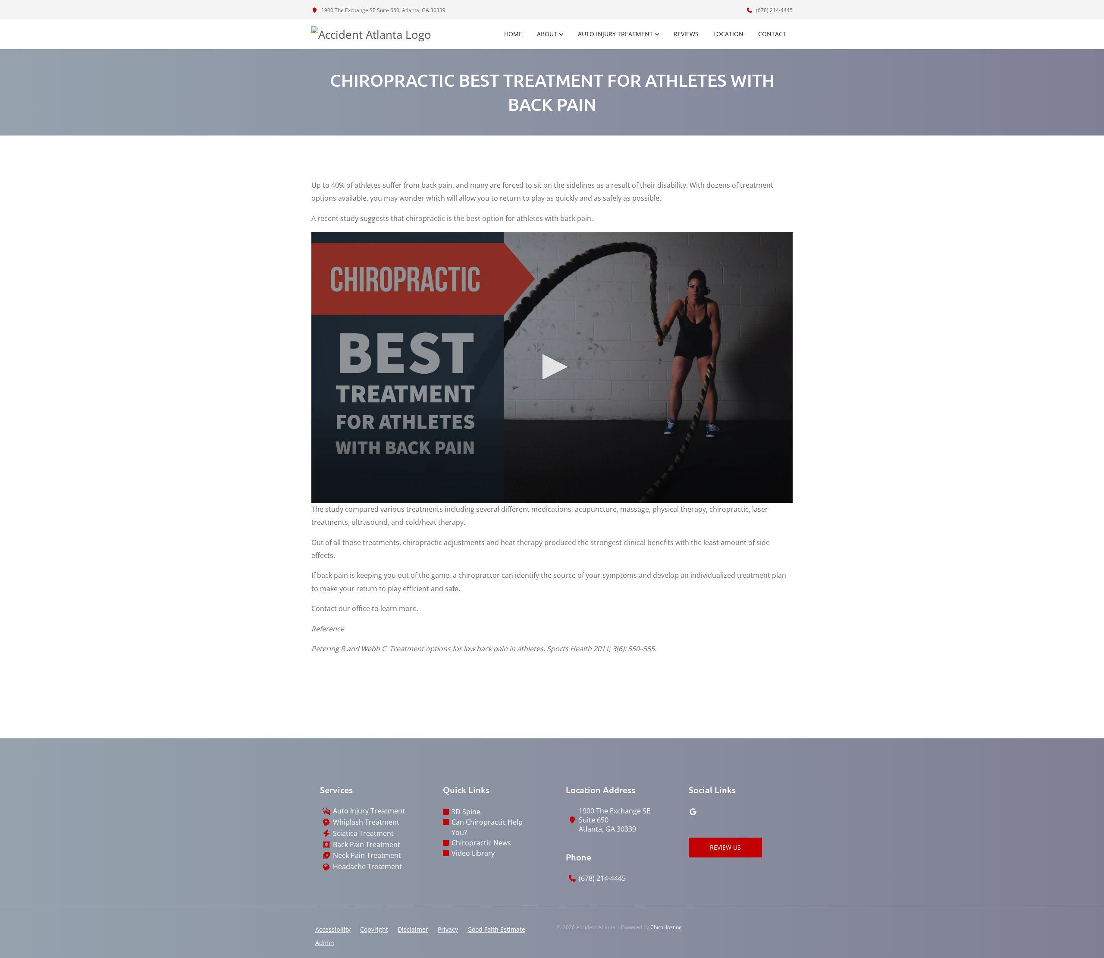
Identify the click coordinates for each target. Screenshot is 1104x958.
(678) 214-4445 (774, 10)
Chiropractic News (481, 843)
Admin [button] (324, 943)
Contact (772, 34)
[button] (552, 367)
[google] (693, 812)
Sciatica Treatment (363, 833)
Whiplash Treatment (366, 822)
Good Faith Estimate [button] (496, 929)
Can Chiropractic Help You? (487, 827)
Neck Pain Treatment (367, 855)
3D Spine (466, 811)
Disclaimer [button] (413, 929)
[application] (552, 367)
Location (728, 34)
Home (513, 34)
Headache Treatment (367, 866)
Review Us (725, 847)
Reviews (686, 34)
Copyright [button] (374, 929)
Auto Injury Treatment (615, 34)
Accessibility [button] (333, 929)
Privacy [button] (448, 929)
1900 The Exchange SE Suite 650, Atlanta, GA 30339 (382, 10)
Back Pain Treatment (366, 844)
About (547, 34)
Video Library (473, 853)
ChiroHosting (666, 927)
